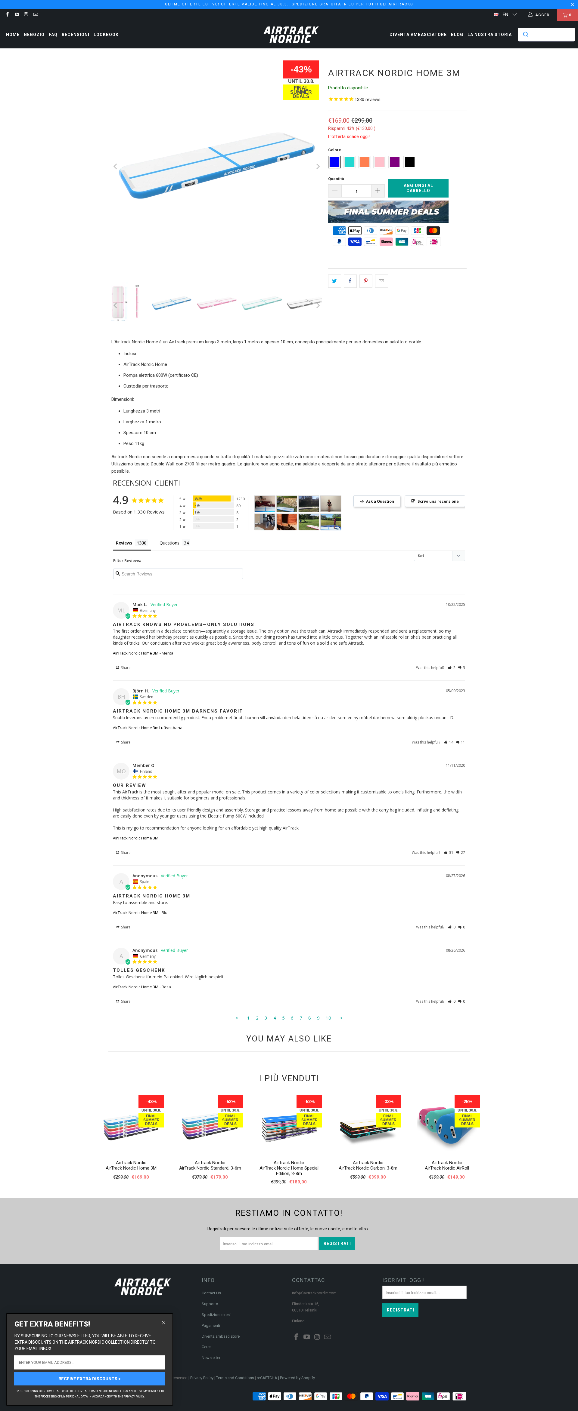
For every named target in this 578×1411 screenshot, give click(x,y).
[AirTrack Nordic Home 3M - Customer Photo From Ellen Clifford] (309, 504)
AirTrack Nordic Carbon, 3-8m (368, 1168)
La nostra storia (490, 34)
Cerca (207, 1347)
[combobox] (546, 34)
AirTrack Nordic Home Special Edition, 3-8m (289, 1170)
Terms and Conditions (235, 1378)
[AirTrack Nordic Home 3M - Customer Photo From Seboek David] (309, 522)
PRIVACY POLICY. (133, 1396)
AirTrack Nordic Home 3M (135, 653)
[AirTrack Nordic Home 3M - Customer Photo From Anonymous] (265, 522)
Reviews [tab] (124, 543)
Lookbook (106, 34)
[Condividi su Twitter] (334, 281)
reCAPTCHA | (268, 1378)
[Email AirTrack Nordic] (35, 15)
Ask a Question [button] (380, 501)
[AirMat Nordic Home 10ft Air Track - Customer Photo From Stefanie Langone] (331, 522)
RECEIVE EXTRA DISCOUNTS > (89, 1378)
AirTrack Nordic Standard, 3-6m (210, 1168)
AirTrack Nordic (131, 1162)
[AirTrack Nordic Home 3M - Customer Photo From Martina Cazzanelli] (265, 504)
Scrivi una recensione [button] (438, 501)
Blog (457, 34)
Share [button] (125, 667)
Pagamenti (211, 1325)
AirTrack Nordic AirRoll (447, 1168)
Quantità (336, 178)
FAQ (53, 34)
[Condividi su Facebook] (350, 281)
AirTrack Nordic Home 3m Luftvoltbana (147, 727)
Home (13, 34)
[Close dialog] (163, 1322)
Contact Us (211, 1293)
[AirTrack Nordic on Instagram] (26, 15)
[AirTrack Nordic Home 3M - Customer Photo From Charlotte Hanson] (287, 504)
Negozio (34, 34)
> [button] (341, 1018)
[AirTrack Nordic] (291, 34)
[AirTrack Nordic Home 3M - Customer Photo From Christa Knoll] (287, 522)
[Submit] (525, 34)
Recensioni (75, 34)
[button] (451, 667)
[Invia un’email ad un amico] (381, 281)
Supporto (210, 1304)
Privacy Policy (201, 1378)
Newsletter (211, 1357)
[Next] (317, 166)
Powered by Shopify (297, 1378)
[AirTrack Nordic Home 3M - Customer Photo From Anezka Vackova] (331, 504)
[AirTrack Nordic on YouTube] (16, 15)
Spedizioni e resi (216, 1314)
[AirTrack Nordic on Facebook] (7, 15)
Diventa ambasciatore (418, 34)
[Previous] (116, 166)
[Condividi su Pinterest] (365, 281)
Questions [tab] (169, 543)
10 (328, 1018)
